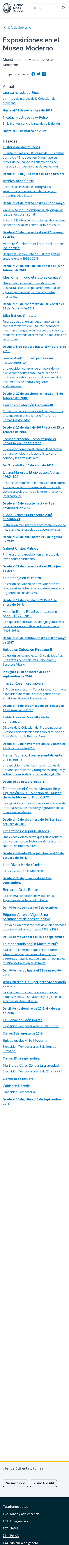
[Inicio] (13, 8)
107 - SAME (10, 1528)
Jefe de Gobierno (19, 28)
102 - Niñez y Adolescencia (21, 1514)
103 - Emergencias (15, 1521)
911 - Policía (11, 1536)
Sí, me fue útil (43, 1483)
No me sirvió (15, 1483)
